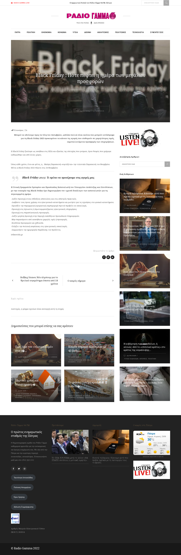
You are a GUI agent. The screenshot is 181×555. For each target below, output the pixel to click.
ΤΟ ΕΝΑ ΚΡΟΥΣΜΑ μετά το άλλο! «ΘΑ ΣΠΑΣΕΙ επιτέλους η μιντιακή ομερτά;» (70, 459)
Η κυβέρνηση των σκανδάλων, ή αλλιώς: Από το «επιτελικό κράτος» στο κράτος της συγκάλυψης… (144, 347)
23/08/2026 (131, 205)
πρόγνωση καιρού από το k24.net (153, 456)
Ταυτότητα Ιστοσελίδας (23, 478)
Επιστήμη (87, 360)
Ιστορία (33, 360)
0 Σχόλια (100, 111)
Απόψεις (33, 393)
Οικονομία (36, 395)
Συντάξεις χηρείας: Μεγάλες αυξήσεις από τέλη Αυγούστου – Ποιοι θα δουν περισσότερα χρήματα (144, 382)
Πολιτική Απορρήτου (22, 487)
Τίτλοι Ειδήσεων (22, 360)
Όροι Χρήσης (19, 497)
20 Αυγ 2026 (22, 390)
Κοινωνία (19, 395)
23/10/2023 (85, 111)
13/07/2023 (59, 466)
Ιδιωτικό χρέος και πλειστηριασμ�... (27, 382)
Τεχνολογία (145, 208)
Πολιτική (19, 397)
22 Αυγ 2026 (75, 357)
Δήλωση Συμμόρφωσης (24, 507)
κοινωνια (19, 362)
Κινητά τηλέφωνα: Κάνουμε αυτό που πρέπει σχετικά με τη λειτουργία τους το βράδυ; (144, 196)
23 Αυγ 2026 (22, 357)
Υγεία (26, 362)
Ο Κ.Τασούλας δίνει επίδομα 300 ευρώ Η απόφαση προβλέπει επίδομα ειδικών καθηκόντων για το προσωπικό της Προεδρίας (144, 230)
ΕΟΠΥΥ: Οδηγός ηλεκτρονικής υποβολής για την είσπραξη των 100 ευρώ (143, 309)
